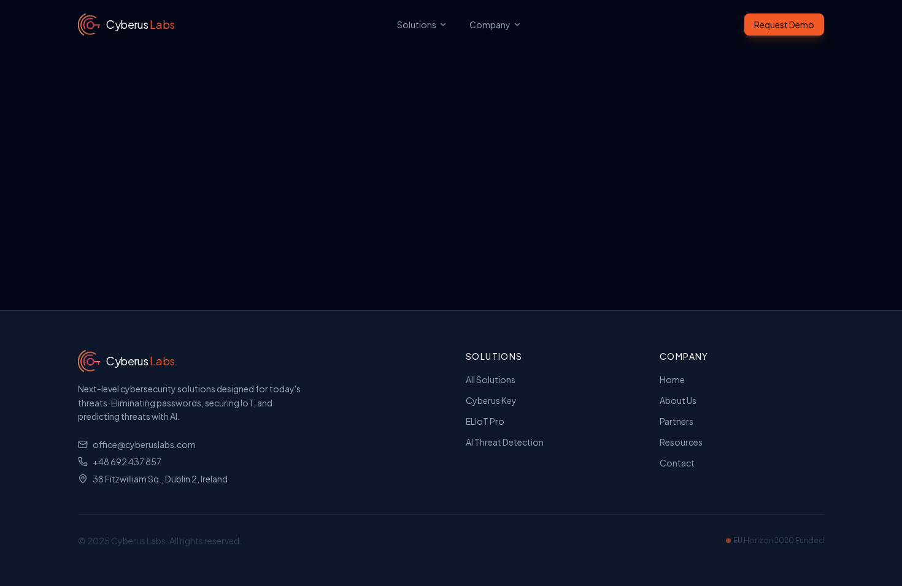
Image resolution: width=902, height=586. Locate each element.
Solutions (416, 24)
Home (672, 379)
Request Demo (784, 24)
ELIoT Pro (485, 421)
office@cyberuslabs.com (144, 444)
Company (490, 24)
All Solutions (490, 379)
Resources (681, 441)
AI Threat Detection (505, 441)
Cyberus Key (491, 400)
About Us (678, 400)
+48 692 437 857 (127, 461)
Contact (677, 462)
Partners (676, 421)
